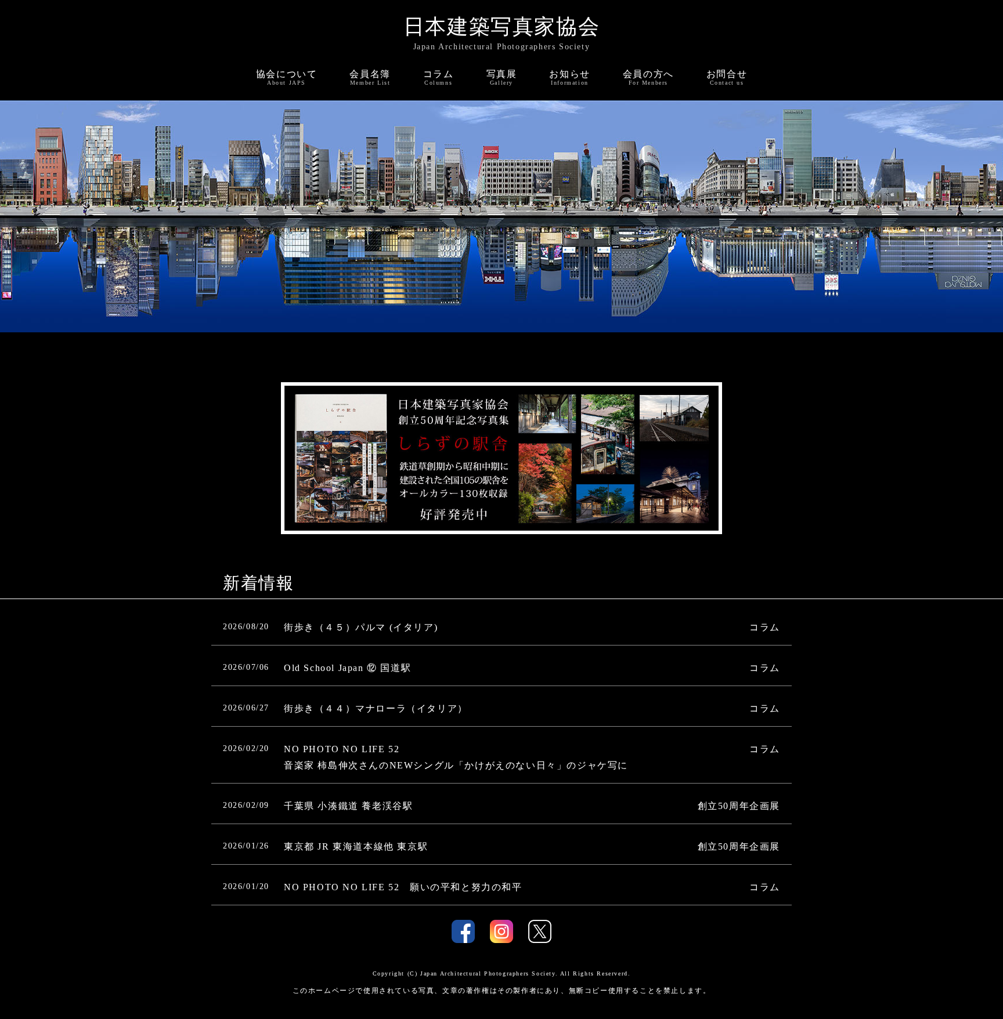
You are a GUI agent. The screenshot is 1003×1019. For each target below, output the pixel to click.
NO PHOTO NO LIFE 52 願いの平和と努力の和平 (403, 887)
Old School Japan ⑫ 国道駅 (347, 668)
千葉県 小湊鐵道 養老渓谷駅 (348, 806)
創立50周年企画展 (739, 806)
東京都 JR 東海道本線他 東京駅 (356, 846)
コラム (764, 627)
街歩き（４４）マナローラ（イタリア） (376, 708)
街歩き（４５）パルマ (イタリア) (361, 627)
